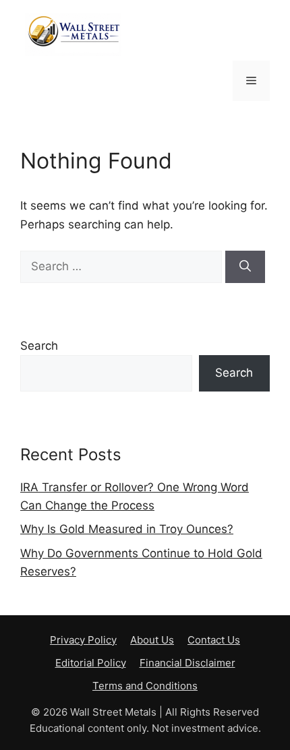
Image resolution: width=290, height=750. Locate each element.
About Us (152, 639)
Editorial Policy (90, 662)
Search (39, 345)
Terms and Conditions (145, 685)
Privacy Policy (83, 639)
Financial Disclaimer (187, 662)
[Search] (245, 267)
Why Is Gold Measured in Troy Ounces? (126, 529)
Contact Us (213, 639)
